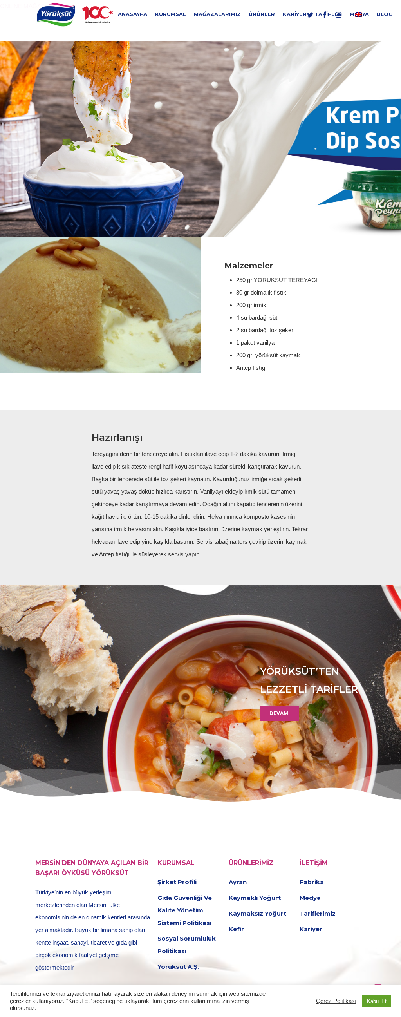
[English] (358, 14)
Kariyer (311, 929)
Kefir (236, 929)
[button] (279, 713)
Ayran (238, 882)
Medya (310, 897)
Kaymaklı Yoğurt (255, 897)
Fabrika (312, 882)
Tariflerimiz (318, 913)
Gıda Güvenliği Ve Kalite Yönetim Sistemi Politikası (184, 910)
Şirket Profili (177, 882)
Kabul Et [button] (377, 1001)
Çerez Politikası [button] (336, 1001)
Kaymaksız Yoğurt (257, 913)
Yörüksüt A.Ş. (178, 966)
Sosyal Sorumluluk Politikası (186, 945)
